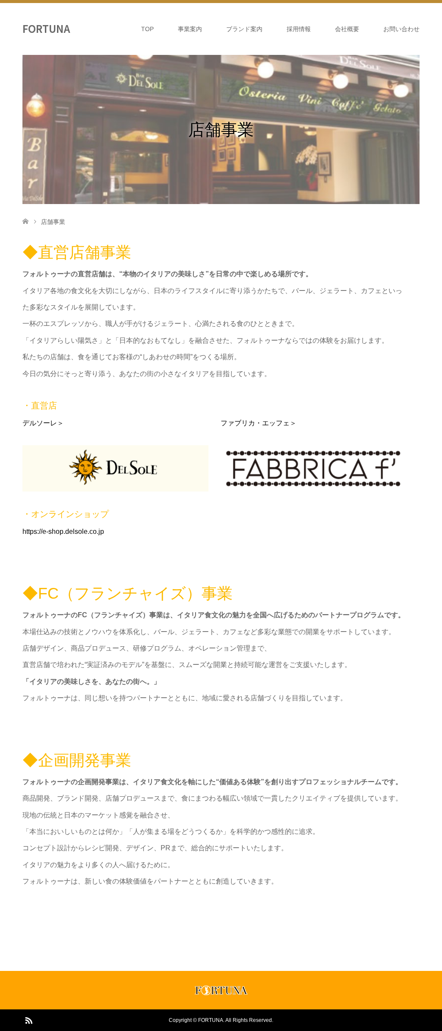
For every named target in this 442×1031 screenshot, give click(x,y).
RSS (28, 1020)
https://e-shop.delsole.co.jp (63, 531)
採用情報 (299, 29)
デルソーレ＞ (43, 423)
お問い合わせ (401, 29)
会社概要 (347, 29)
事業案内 (190, 29)
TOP (147, 29)
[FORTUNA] (221, 993)
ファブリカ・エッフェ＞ (259, 423)
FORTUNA (46, 28)
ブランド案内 (244, 29)
